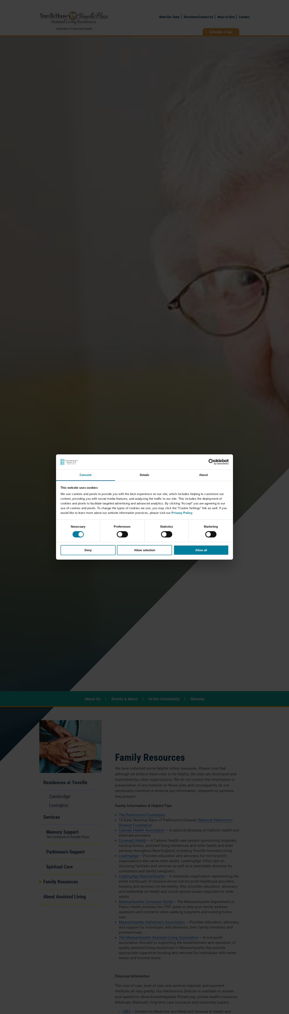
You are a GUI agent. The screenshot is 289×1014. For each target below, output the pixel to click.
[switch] (122, 534)
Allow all (201, 550)
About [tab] (203, 475)
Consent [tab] (85, 475)
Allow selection (144, 550)
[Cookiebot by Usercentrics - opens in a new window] (211, 462)
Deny (88, 550)
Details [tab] (144, 475)
